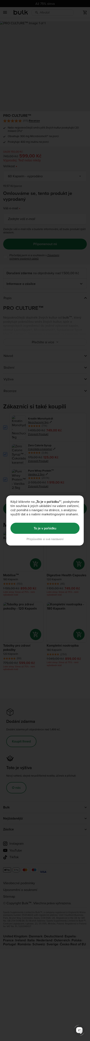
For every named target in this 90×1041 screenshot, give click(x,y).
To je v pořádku (45, 528)
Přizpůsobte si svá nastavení (45, 539)
